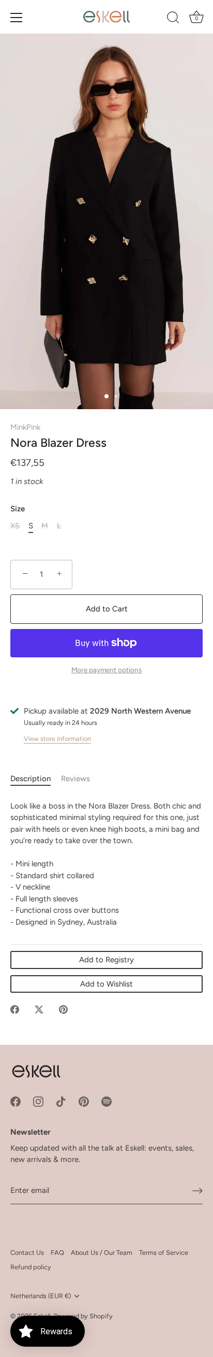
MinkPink (25, 427)
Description (30, 778)
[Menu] (16, 17)
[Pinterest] (84, 1100)
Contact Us (27, 1252)
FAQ (57, 1252)
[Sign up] (197, 1191)
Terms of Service (163, 1252)
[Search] (173, 19)
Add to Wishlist (106, 984)
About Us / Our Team (101, 1252)
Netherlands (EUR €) (40, 1296)
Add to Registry (106, 959)
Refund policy (30, 1267)
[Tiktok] (61, 1100)
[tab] (35, 779)
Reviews (75, 778)
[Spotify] (106, 1100)
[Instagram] (38, 1100)
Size (17, 508)
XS (15, 525)
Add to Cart (107, 608)
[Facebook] (15, 1100)
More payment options (106, 670)
